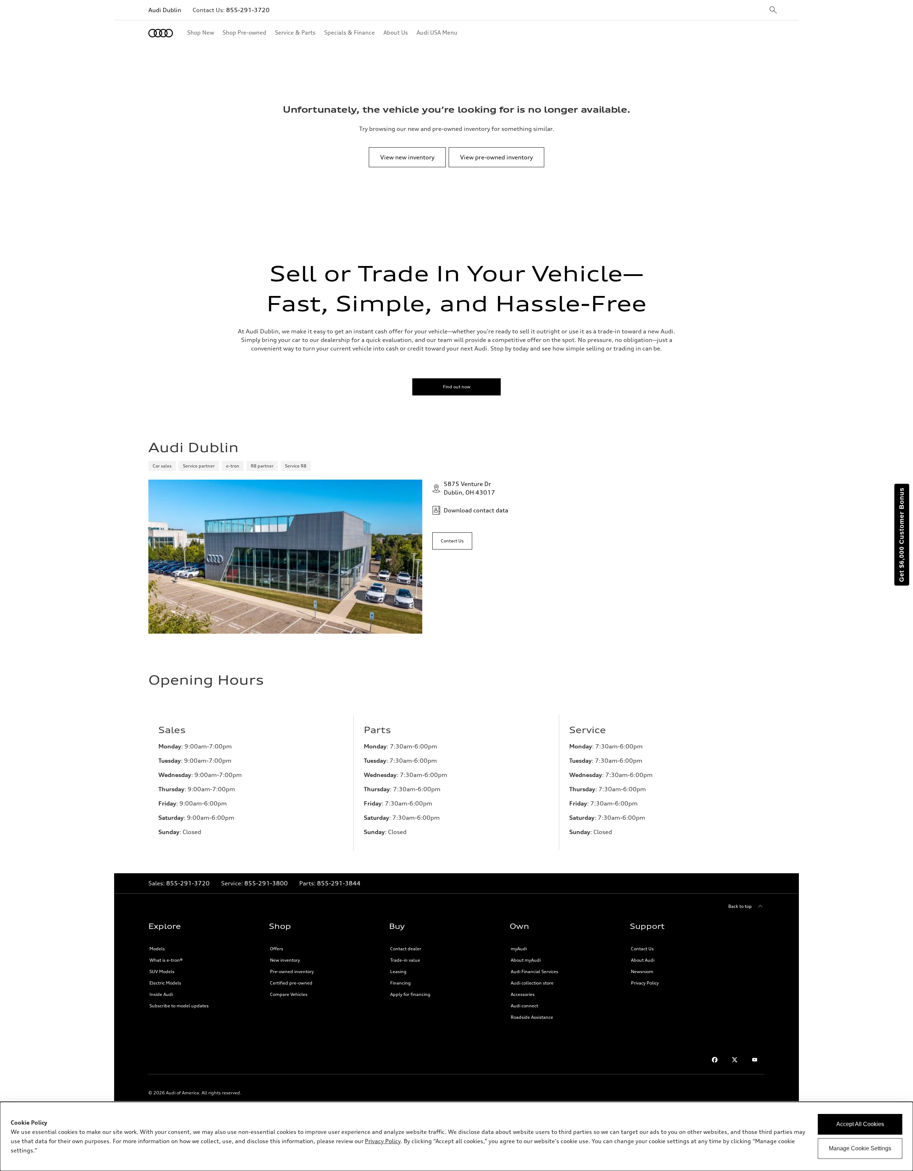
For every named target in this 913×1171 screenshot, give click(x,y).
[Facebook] (715, 1060)
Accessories (523, 994)
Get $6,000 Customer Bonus (901, 534)
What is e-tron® (166, 960)
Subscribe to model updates (179, 1005)
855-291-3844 (339, 883)
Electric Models (165, 983)
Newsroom (642, 971)
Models (157, 948)
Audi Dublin (164, 10)
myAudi (519, 948)
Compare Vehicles (288, 994)
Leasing (398, 971)
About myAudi (526, 960)
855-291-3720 (248, 10)
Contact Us (642, 948)
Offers (276, 948)
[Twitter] (735, 1060)
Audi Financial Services (534, 971)
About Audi (642, 960)
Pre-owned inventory (292, 971)
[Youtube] (755, 1060)
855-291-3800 (266, 883)
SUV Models (161, 971)
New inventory (285, 960)
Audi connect (524, 1005)
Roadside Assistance (532, 1017)
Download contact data (476, 510)
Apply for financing (410, 994)
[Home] (160, 33)
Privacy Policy (645, 983)
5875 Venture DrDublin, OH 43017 (469, 488)
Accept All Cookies (860, 1124)
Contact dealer (405, 948)
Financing (400, 983)
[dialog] (456, 1136)
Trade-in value (405, 960)
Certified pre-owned (291, 983)
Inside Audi (161, 994)
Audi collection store (532, 983)
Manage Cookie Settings (860, 1148)
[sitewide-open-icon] (773, 10)
